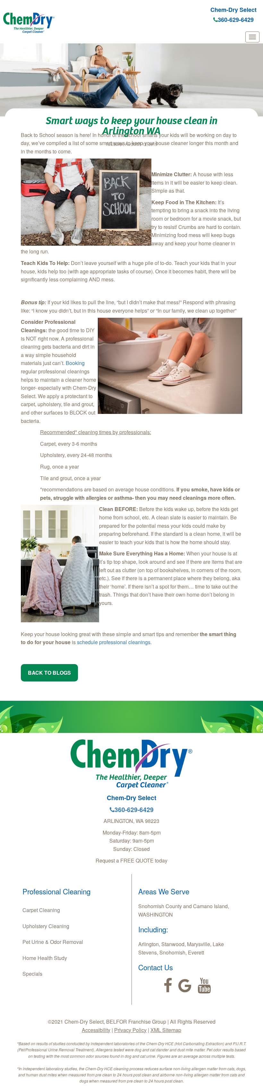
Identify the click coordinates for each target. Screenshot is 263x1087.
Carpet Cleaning (41, 910)
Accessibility (96, 1030)
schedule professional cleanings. (114, 642)
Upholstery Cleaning (45, 926)
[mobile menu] (252, 37)
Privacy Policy (130, 1030)
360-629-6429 (236, 19)
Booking (75, 363)
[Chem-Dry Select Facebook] (168, 985)
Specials (32, 973)
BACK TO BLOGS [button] (49, 672)
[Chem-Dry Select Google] (184, 985)
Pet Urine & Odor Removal (52, 941)
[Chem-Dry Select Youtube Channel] (204, 985)
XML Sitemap (165, 1030)
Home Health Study (44, 958)
